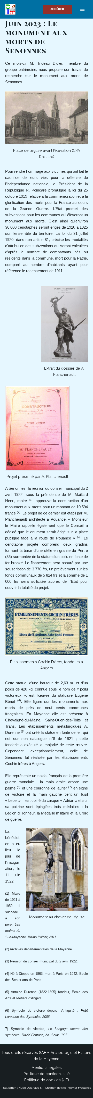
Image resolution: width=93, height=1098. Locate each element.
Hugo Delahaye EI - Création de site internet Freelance (55, 1087)
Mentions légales (47, 1067)
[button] (57, 9)
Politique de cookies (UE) (46, 1080)
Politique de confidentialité (47, 1073)
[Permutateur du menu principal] (82, 9)
